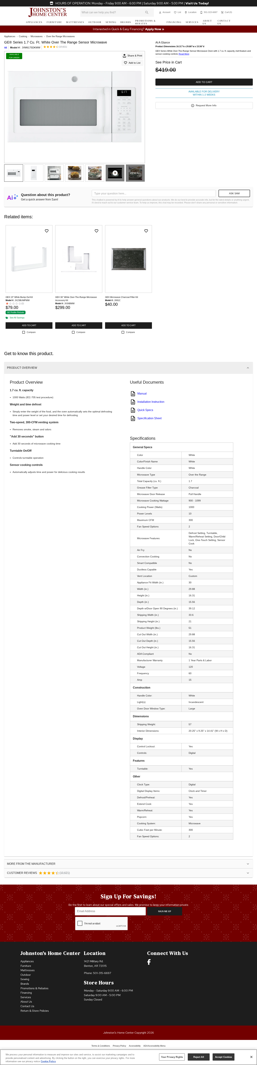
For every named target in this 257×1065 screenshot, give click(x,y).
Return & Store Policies (34, 1011)
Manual (142, 393)
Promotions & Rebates (145, 22)
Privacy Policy (119, 1046)
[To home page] (47, 12)
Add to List (134, 62)
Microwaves (37, 36)
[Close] (251, 1057)
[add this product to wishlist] (46, 231)
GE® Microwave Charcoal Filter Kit (121, 297)
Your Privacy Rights (172, 1057)
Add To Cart (204, 82)
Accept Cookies (223, 1057)
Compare (31, 332)
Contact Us (224, 22)
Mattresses (75, 22)
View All (135, 173)
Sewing (111, 22)
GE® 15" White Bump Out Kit (19, 297)
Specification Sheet (149, 418)
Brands (125, 22)
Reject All (198, 1057)
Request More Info (206, 105)
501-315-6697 (102, 973)
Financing (174, 22)
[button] (160, 12)
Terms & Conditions (100, 1046)
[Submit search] (146, 12)
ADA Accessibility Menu (154, 1046)
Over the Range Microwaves (60, 36)
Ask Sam (234, 193)
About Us (207, 22)
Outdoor (94, 22)
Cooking (23, 36)
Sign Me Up (164, 911)
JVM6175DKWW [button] (31, 47)
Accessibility (135, 1046)
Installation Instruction (150, 401)
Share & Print (134, 55)
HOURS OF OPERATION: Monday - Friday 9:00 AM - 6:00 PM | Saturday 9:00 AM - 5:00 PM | (132, 3)
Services (192, 22)
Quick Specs (145, 410)
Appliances (34, 22)
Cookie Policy (48, 1061)
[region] (128, 1057)
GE (5, 47)
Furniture (54, 22)
